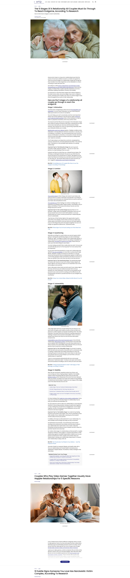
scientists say (53, 203)
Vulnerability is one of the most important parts (60, 340)
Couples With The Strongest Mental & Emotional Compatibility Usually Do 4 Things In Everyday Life (64, 460)
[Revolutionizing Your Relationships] (39, 2)
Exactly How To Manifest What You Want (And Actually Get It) (64, 391)
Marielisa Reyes (38, 576)
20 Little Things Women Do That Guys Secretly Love (62, 389)
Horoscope (53, 1)
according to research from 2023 (62, 241)
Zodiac (49, 1)
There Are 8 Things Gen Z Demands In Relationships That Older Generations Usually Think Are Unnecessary (64, 463)
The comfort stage (52, 196)
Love (46, 1)
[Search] (93, 2)
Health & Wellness (73, 1)
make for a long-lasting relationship (69, 398)
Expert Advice (87, 1)
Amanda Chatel (38, 16)
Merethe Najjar (37, 481)
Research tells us (52, 377)
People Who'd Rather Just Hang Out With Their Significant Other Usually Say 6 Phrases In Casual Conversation (65, 457)
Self (56, 1)
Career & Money (81, 1)
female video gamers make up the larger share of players (63, 547)
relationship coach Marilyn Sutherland (65, 160)
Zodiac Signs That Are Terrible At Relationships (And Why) (63, 387)
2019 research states (59, 341)
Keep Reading (65, 561)
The (49, 203)
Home (36, 6)
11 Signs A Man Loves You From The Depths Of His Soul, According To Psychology (65, 394)
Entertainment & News (65, 1)
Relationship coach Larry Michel (56, 130)
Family (59, 1)
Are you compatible (57, 252)
